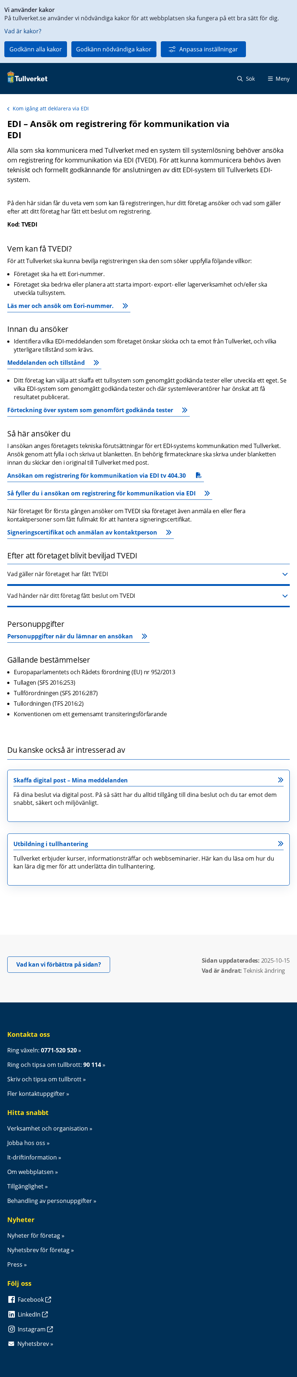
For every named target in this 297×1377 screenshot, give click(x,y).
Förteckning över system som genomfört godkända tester (90, 410)
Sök (249, 78)
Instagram (32, 1329)
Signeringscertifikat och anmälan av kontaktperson (82, 532)
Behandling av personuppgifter (49, 1201)
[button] (148, 575)
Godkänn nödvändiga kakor (113, 49)
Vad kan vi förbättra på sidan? (63, 964)
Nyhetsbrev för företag (38, 1250)
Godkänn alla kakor (35, 49)
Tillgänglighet (25, 1186)
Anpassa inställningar (208, 49)
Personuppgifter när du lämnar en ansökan (70, 636)
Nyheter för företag (33, 1235)
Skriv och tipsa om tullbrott (44, 1079)
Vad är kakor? (22, 31)
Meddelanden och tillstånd (46, 363)
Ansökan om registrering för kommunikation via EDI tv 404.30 (96, 477)
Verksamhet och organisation (47, 1128)
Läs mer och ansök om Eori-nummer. (60, 306)
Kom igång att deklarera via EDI (51, 108)
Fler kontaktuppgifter (36, 1094)
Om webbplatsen (30, 1172)
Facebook (31, 1300)
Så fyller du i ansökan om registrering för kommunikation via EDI (101, 493)
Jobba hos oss (26, 1143)
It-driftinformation (32, 1157)
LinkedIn (30, 1314)
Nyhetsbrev (33, 1344)
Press (14, 1264)
